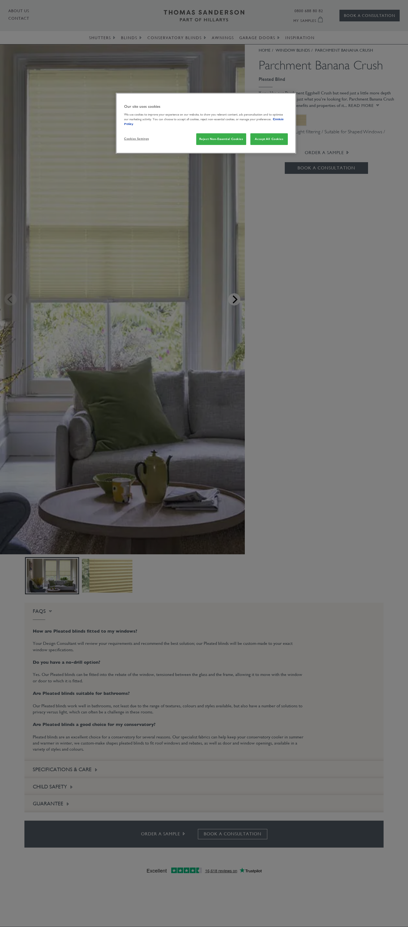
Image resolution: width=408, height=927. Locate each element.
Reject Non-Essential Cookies (221, 139)
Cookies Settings (136, 139)
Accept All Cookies (269, 139)
